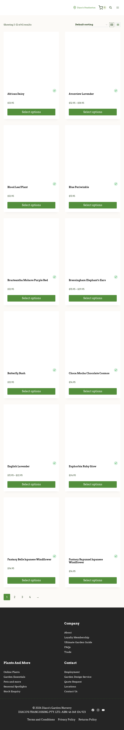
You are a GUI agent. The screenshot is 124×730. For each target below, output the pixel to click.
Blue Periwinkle (79, 187)
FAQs (67, 647)
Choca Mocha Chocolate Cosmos (89, 373)
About (68, 632)
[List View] (118, 24)
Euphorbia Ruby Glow (82, 466)
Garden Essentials (14, 676)
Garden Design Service (77, 676)
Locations (70, 686)
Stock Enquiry (12, 691)
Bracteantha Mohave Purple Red (27, 280)
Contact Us (70, 691)
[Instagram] (98, 710)
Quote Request (73, 681)
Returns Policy (87, 719)
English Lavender (18, 466)
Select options (31, 112)
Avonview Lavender (81, 93)
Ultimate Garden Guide (78, 642)
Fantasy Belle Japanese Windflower (29, 559)
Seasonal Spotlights (15, 686)
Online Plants (12, 672)
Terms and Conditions (41, 719)
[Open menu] (117, 7)
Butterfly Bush (16, 373)
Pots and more (12, 681)
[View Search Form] (110, 7)
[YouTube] (103, 710)
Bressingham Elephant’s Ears (87, 280)
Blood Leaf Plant (17, 187)
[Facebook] (92, 710)
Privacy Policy (66, 719)
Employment (72, 672)
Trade (67, 652)
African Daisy (15, 93)
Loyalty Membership (76, 637)
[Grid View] (111, 24)
